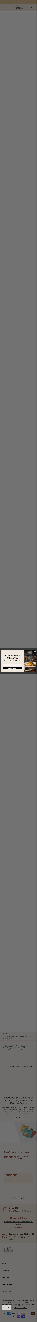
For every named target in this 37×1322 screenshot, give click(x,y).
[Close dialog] (34, 651)
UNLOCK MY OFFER (12, 668)
